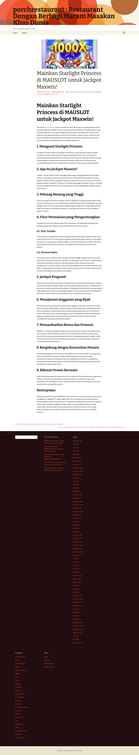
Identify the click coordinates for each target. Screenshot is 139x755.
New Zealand (19, 697)
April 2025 (76, 488)
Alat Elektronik (20, 657)
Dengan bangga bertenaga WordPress (69, 751)
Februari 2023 (77, 575)
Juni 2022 (76, 589)
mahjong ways (19, 694)
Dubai (15, 33)
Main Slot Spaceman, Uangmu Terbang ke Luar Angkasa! (39, 424)
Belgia (17, 660)
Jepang (24, 33)
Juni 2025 (76, 481)
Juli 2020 (75, 636)
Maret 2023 (76, 572)
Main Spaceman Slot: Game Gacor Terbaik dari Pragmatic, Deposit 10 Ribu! (92, 427)
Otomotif (18, 704)
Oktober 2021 (77, 602)
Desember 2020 (78, 622)
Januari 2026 (77, 464)
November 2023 (78, 545)
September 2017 (78, 643)
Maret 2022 (76, 592)
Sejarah (17, 714)
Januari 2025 (77, 498)
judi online (18, 687)
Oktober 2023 (77, 548)
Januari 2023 (77, 579)
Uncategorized (59, 92)
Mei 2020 (75, 639)
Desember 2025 (78, 468)
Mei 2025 (75, 485)
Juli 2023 (75, 559)
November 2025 (78, 471)
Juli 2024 (75, 518)
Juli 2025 (75, 478)
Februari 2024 (77, 535)
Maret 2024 (76, 532)
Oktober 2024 (77, 508)
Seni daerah (19, 717)
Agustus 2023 (77, 555)
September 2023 (78, 552)
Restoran (18, 711)
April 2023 (76, 569)
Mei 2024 (75, 525)
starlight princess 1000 (50, 94)
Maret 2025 (76, 491)
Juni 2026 (76, 448)
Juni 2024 (76, 522)
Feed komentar (49, 664)
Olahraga (18, 701)
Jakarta (17, 680)
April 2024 (76, 528)
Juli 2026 (75, 444)
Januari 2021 (77, 619)
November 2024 (78, 505)
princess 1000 (72, 92)
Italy (16, 677)
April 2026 (76, 454)
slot (16, 721)
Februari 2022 (77, 596)
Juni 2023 (76, 562)
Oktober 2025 (77, 474)
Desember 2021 (78, 599)
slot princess (91, 92)
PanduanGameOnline (22, 707)
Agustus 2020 (77, 633)
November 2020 (78, 626)
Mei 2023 (75, 565)
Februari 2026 (77, 461)
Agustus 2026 (77, 441)
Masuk (46, 657)
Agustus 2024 (77, 515)
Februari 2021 (77, 616)
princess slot (81, 92)
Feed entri (47, 660)
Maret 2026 (76, 458)
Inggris (17, 674)
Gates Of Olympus (21, 670)
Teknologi (18, 734)
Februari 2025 (77, 495)
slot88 (17, 727)
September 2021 (78, 606)
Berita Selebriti (20, 664)
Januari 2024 (77, 538)
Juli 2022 (75, 585)
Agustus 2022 (77, 582)
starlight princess (21, 731)
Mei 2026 (75, 451)
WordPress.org (49, 667)
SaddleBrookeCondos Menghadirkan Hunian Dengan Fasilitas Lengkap (53, 449)
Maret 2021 (76, 612)
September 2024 (78, 511)
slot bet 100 (19, 724)
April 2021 (76, 609)
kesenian (18, 690)
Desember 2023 (78, 542)
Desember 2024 (78, 501)
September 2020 (78, 629)
